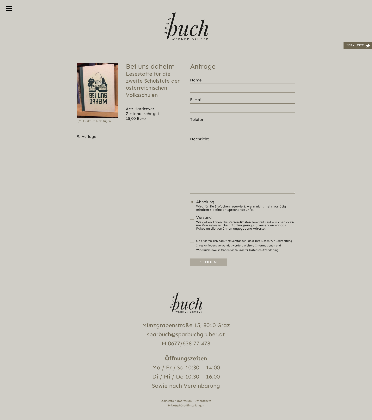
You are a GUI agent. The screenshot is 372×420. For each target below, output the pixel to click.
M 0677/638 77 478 (186, 343)
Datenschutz (203, 401)
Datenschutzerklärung (264, 250)
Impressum (184, 401)
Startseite (167, 401)
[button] (97, 121)
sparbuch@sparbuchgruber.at (186, 334)
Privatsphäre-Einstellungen (186, 405)
